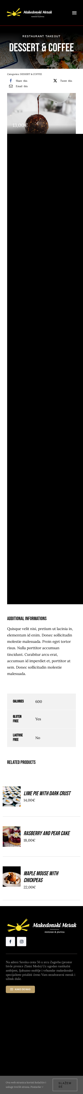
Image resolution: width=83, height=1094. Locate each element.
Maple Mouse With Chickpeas (41, 877)
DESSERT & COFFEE (31, 74)
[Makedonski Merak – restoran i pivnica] (29, 7)
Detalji (12, 804)
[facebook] (10, 941)
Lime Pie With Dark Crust (47, 793)
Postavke (36, 1087)
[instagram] (21, 941)
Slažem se (64, 1084)
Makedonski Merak (57, 1044)
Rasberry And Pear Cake (46, 833)
